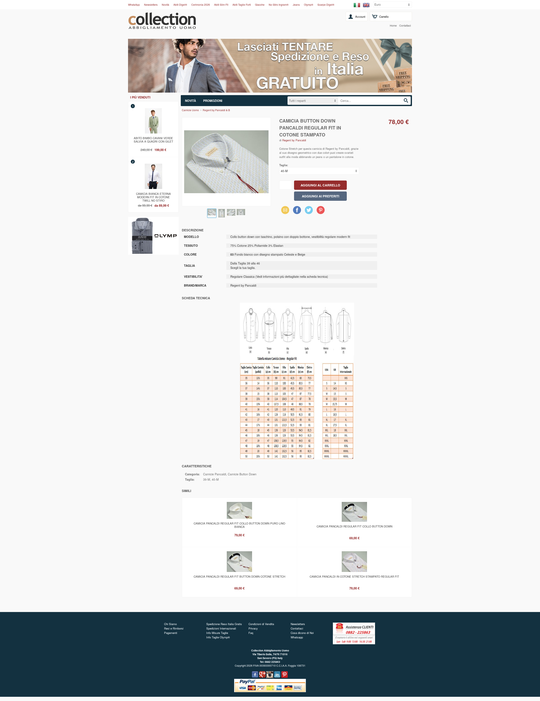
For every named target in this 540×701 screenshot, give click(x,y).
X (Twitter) (308, 211)
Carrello (384, 17)
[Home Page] (162, 26)
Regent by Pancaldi (294, 140)
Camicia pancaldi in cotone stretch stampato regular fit (354, 576)
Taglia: (283, 165)
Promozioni (212, 100)
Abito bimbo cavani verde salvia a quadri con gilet (153, 139)
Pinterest (320, 210)
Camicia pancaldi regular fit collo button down (354, 526)
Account (360, 17)
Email (284, 210)
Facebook (297, 210)
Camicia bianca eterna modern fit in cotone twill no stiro (153, 196)
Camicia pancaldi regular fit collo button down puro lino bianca (239, 525)
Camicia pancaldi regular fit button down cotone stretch (239, 576)
